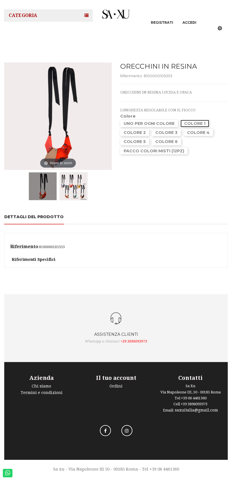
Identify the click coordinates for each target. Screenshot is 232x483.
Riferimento (24, 246)
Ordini (116, 386)
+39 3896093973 (134, 341)
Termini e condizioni (42, 392)
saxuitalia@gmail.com (196, 410)
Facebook (105, 430)
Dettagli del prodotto (34, 216)
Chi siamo (41, 386)
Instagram (126, 430)
